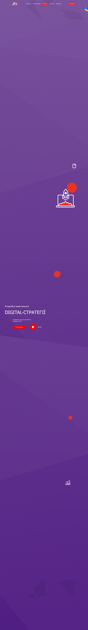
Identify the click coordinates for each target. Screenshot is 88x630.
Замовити (72, 3)
